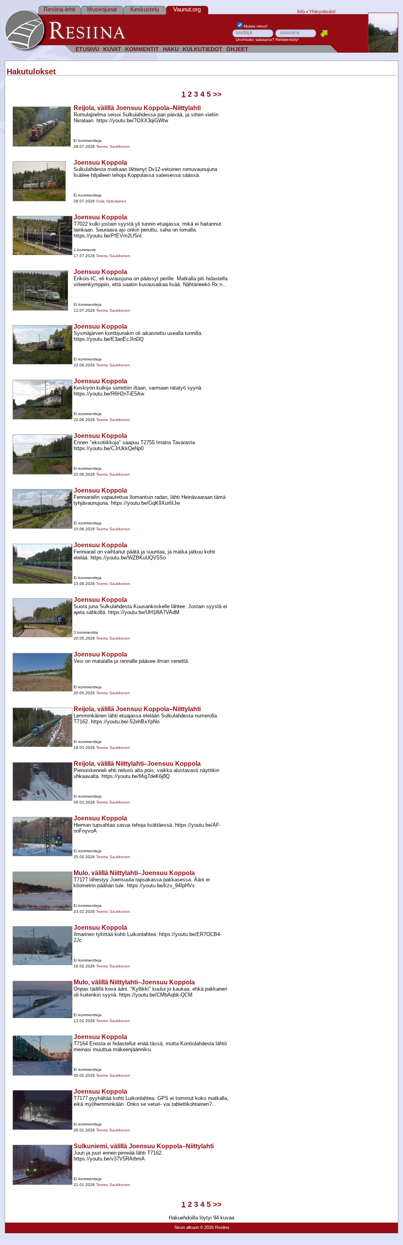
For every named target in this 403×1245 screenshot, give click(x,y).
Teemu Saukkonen (113, 146)
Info (301, 11)
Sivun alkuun (186, 1227)
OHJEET (237, 49)
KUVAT (112, 49)
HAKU (171, 49)
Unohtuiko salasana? (255, 39)
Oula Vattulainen (111, 201)
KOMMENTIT (142, 49)
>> (217, 94)
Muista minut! (256, 26)
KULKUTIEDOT (202, 49)
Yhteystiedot (322, 11)
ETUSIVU (87, 49)
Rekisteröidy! (287, 39)
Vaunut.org (187, 9)
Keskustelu (144, 9)
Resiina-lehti (59, 9)
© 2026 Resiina (214, 1227)
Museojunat (102, 9)
